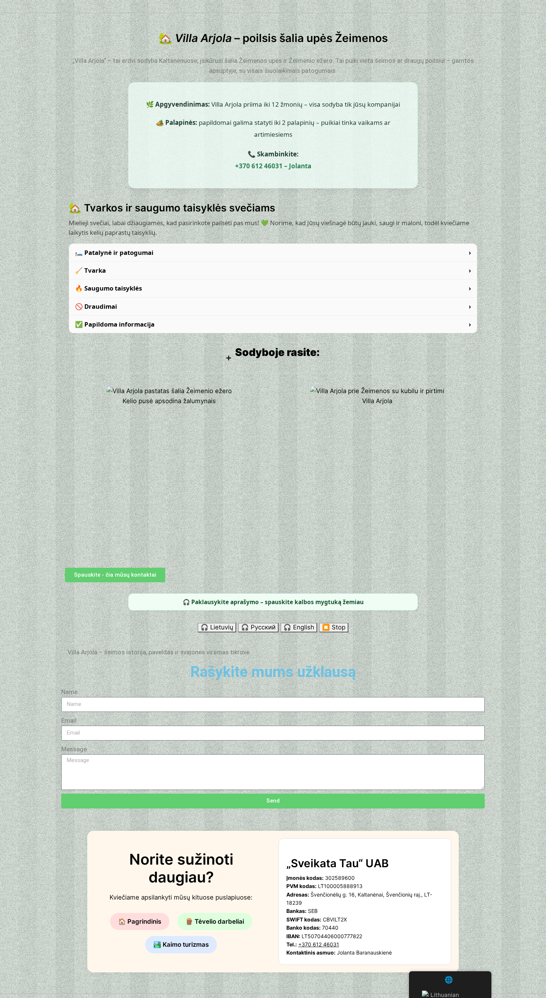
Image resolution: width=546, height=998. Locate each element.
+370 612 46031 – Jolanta (273, 166)
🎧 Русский (258, 627)
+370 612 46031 (318, 944)
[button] (273, 652)
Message (74, 749)
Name (69, 692)
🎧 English (298, 627)
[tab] (273, 252)
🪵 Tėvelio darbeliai (214, 921)
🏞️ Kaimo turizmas (181, 944)
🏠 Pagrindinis (139, 921)
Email (69, 720)
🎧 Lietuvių (217, 627)
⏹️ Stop (333, 627)
